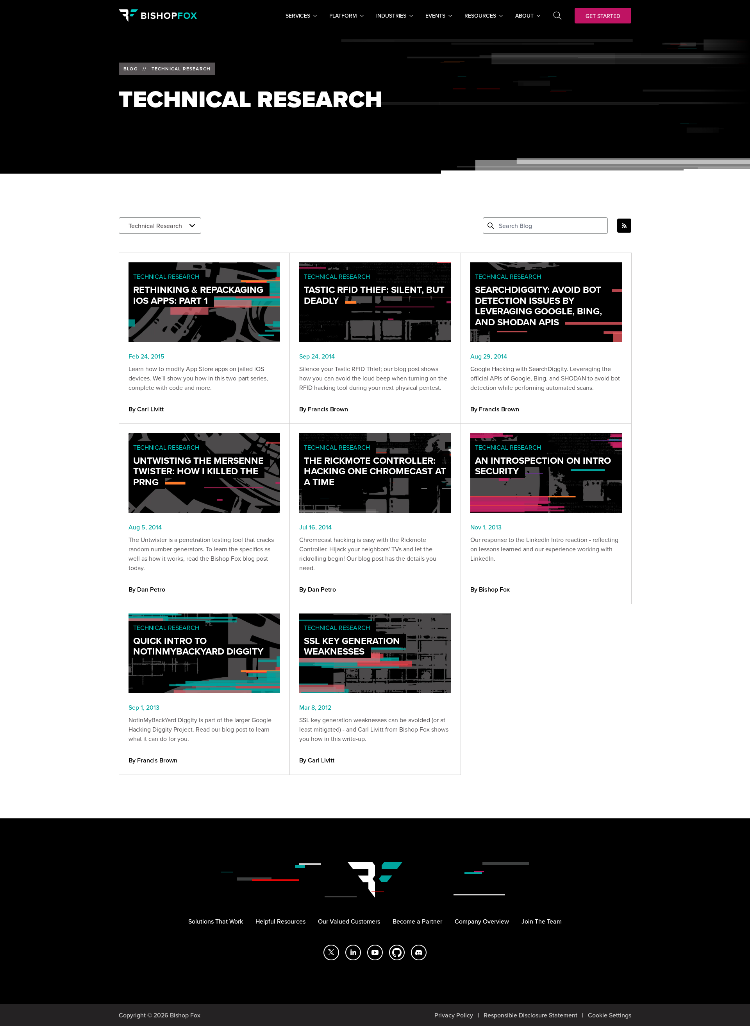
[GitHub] (397, 952)
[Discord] (419, 952)
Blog (130, 69)
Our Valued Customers (349, 921)
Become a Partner (417, 921)
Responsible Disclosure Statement (530, 1015)
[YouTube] (375, 952)
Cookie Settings (609, 1015)
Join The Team (541, 921)
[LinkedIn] (353, 952)
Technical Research (181, 69)
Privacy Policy (453, 1015)
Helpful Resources (280, 921)
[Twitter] (331, 952)
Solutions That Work (215, 921)
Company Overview (482, 921)
